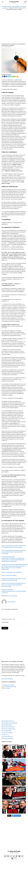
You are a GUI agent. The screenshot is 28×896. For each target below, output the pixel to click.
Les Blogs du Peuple (6, 6)
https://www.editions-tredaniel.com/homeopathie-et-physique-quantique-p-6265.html (14, 591)
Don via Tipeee (6, 688)
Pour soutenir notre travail (9, 686)
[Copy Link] (16, 76)
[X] (4, 76)
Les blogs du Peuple (14, 1)
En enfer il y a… (5, 734)
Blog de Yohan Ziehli (6, 730)
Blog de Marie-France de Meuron (9, 723)
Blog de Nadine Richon (7, 724)
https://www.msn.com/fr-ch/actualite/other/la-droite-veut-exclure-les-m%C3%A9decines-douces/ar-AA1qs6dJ (13, 584)
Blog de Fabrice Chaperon (8, 721)
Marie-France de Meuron (7, 738)
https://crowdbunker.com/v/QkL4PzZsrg (12, 572)
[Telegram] (10, 76)
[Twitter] (8, 76)
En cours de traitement (12, 595)
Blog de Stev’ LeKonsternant (8, 728)
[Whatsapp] (12, 76)
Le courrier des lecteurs (7, 736)
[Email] (14, 76)
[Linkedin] (6, 76)
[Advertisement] (14, 24)
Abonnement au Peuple (8, 685)
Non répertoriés (16, 6)
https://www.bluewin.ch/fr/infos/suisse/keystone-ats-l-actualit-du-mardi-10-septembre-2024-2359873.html (14, 552)
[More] (17, 76)
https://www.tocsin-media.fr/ (10, 575)
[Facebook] (2, 76)
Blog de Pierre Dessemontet (8, 726)
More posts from (11, 601)
